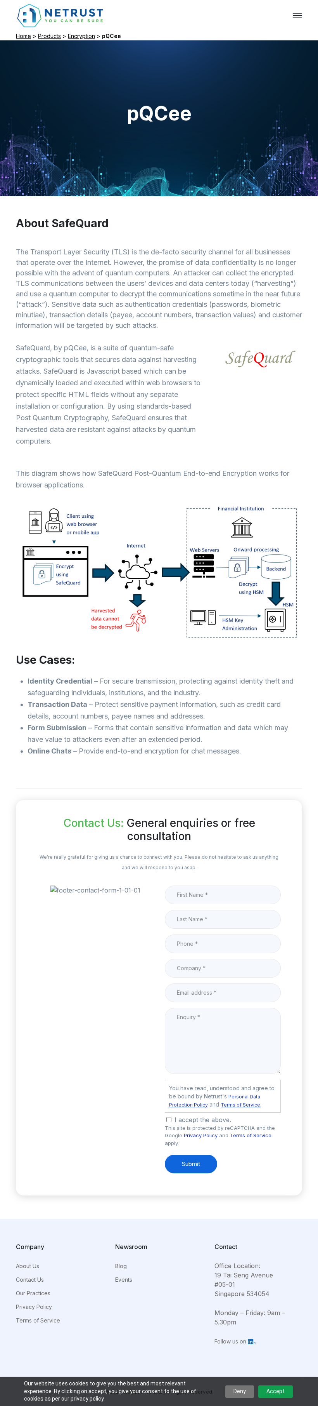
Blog (121, 1266)
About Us (27, 1266)
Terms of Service (240, 1105)
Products (49, 36)
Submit (191, 1164)
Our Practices (33, 1293)
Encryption (81, 36)
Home (23, 36)
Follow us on (231, 1341)
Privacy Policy (201, 1135)
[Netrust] (60, 15)
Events (123, 1279)
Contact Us (30, 1279)
